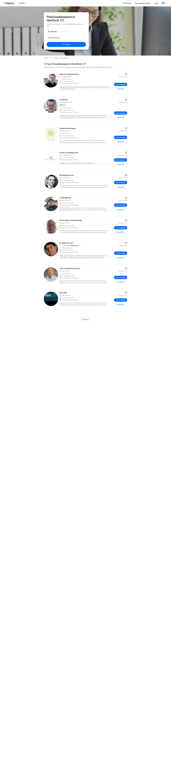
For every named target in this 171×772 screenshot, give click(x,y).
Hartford (55, 58)
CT (50, 58)
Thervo (46, 58)
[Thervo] (8, 3)
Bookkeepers (64, 58)
